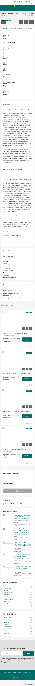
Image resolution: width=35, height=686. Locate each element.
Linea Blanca (6, 268)
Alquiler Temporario (9, 592)
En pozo (6, 597)
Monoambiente (8, 628)
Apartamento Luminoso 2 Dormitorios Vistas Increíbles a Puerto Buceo (17, 374)
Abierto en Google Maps (24, 285)
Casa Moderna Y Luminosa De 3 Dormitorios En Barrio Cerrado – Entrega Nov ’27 (22, 516)
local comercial (8, 626)
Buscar (18, 491)
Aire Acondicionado (8, 256)
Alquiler (28, 312)
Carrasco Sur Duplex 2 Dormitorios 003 (16, 333)
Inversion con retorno (9, 599)
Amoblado (5, 259)
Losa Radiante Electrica (9, 270)
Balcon (5, 263)
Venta (5, 606)
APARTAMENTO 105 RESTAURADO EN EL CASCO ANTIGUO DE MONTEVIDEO (23, 544)
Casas (5, 620)
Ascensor (5, 261)
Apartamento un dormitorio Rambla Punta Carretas (17, 411)
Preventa (6, 601)
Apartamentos (7, 617)
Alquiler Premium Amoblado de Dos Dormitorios (22, 555)
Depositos (6, 622)
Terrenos (6, 633)
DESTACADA (7, 595)
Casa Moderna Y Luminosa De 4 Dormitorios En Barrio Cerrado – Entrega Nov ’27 (22, 530)
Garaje (5, 266)
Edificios (6, 624)
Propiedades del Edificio (9, 277)
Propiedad (6, 275)
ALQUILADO (7, 588)
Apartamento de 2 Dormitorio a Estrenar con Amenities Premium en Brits (22, 568)
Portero (5, 273)
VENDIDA (6, 603)
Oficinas (6, 631)
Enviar (28, 653)
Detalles (26, 339)
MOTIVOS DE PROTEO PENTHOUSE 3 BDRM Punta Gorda (17, 449)
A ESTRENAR (7, 586)
